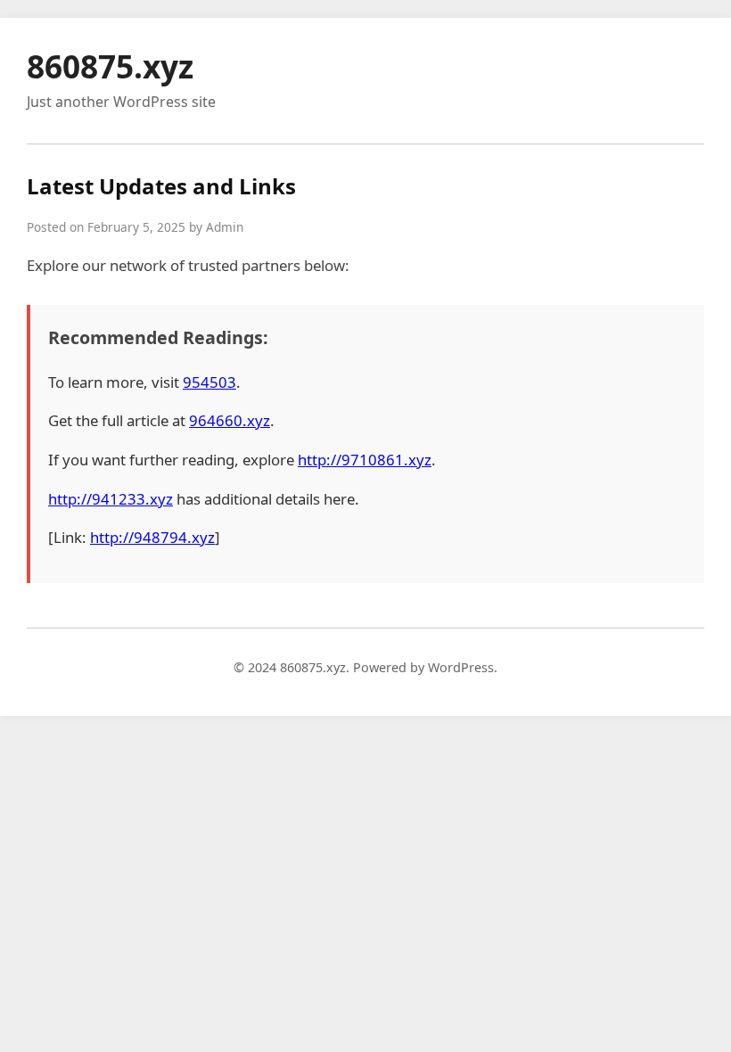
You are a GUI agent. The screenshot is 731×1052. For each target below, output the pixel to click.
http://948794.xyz (152, 537)
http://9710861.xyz (364, 459)
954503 (209, 382)
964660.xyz (229, 420)
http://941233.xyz (110, 499)
